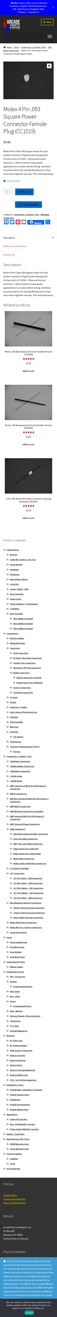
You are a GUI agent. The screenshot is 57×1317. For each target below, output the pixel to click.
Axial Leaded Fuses (18, 942)
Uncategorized (13, 1168)
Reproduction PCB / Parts (18, 1139)
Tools (12, 1163)
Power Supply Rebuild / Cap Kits (24, 1129)
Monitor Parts (16, 1065)
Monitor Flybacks (18, 1060)
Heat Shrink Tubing (18, 579)
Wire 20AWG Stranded (23, 623)
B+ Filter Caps (16, 1040)
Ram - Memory (16, 1011)
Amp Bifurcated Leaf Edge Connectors (30, 834)
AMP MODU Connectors (20, 806)
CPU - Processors (17, 976)
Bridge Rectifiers (17, 643)
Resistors (14, 727)
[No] (53, 1307)
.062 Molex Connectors (20, 761)
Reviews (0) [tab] (9, 254)
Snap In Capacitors (22, 687)
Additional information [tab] (15, 246)
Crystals (14, 697)
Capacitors (15, 648)
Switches (14, 732)
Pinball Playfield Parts (20, 1104)
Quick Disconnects (18, 932)
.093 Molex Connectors (20, 771)
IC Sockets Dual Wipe (19, 868)
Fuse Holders (16, 952)
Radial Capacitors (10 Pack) (29, 677)
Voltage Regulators (19, 1031)
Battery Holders (17, 638)
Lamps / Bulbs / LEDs (19, 589)
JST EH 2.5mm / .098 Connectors (27, 878)
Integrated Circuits (15, 972)
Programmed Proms (22, 1006)
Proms (13, 1001)
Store (16, 47)
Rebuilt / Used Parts (16, 1134)
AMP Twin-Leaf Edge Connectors (28, 844)
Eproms (13, 981)
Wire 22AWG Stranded (23, 628)
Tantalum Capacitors (23, 692)
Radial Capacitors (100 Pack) (30, 682)
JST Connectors (17, 873)
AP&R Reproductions (19, 1144)
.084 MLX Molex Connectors (22, 766)
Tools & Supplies (14, 1153)
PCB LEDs (14, 717)
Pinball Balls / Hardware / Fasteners (26, 1089)
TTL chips (14, 1026)
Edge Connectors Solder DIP (25, 848)
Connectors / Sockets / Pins (33, 47)
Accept (29, 1312)
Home (9, 47)
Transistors (15, 1021)
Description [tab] (9, 237)
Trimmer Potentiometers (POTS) (25, 746)
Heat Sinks (15, 991)
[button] (49, 66)
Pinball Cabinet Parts (19, 1094)
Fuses (9, 937)
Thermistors (15, 741)
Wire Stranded (16, 613)
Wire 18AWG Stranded (23, 618)
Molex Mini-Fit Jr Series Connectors (26, 927)
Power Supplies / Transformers (24, 604)
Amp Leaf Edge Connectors (25, 839)
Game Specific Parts (16, 962)
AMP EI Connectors (18, 793)
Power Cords (15, 599)
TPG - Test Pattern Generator (23, 1080)
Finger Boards (16, 564)
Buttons (13, 554)
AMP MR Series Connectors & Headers (27, 811)
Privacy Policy (10, 1195)
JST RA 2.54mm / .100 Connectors (28, 888)
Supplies (14, 1158)
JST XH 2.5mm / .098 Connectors (28, 898)
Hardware (14, 569)
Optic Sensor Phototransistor (23, 712)
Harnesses (14, 574)
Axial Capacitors (20, 653)
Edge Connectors (17, 829)
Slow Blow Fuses (17, 957)
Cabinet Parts (13, 550)
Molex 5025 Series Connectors (23, 922)
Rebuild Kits (12, 1114)
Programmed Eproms (22, 986)
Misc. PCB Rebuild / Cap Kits (22, 1124)
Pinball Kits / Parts (15, 1085)
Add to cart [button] (28, 370)
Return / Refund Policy (14, 1202)
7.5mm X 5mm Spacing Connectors (29, 912)
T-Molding (14, 608)
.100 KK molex (16, 776)
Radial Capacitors (21, 672)
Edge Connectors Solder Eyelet (27, 853)
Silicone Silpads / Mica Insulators (25, 1016)
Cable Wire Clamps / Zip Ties (23, 559)
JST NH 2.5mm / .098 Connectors (28, 883)
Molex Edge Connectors (23, 858)
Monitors (11, 1035)
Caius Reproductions (19, 1149)
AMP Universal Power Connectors (25, 824)
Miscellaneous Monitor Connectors (26, 903)
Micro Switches (17, 594)
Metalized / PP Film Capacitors (27, 668)
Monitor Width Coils (19, 1075)
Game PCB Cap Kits (18, 1119)
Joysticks (14, 584)
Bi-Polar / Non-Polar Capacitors (27, 658)
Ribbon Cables (16, 967)
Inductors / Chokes (18, 707)
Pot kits (16, 751)
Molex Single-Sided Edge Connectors (29, 863)
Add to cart (24, 191)
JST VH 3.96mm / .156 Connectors (28, 893)
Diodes (13, 702)
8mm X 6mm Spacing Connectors (28, 917)
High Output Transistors (21, 1050)
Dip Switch (18, 736)
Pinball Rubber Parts (19, 1109)
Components (12, 633)
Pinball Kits (15, 1099)
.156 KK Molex (16, 781)
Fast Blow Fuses (17, 947)
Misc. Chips (15, 996)
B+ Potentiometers (18, 1045)
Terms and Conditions (14, 1199)
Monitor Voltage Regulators (22, 1070)
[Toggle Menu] (50, 36)
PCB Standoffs (16, 722)
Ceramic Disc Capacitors (24, 663)
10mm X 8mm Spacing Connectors (28, 908)
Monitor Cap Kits (17, 1055)
